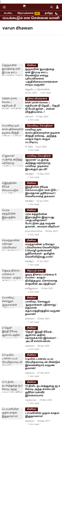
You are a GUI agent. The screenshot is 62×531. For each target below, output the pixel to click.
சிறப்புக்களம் (25, 13)
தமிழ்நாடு (51, 13)
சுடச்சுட (8, 13)
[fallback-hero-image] (13, 79)
